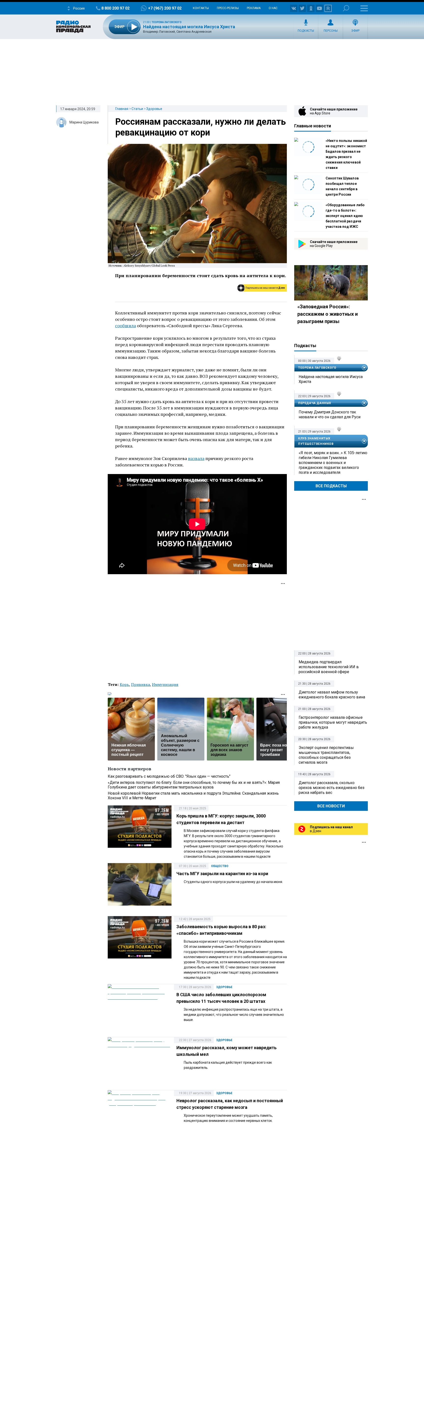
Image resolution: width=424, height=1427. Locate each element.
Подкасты (306, 30)
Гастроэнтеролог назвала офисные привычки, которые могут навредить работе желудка (333, 722)
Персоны (331, 30)
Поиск (346, 8)
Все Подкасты (331, 486)
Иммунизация (165, 684)
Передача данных (314, 403)
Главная (121, 109)
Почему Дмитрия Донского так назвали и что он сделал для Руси (329, 414)
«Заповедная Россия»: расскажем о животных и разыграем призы (327, 314)
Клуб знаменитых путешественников (316, 441)
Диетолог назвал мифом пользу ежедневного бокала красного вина (332, 694)
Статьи (137, 109)
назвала (196, 458)
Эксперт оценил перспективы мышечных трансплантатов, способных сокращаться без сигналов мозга (326, 755)
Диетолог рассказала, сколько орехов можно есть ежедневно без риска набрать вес (331, 787)
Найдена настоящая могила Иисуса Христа (189, 26)
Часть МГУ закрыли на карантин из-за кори (222, 873)
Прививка (140, 684)
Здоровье (154, 109)
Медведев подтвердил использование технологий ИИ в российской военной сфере (329, 667)
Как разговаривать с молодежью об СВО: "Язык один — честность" (169, 776)
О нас (273, 8)
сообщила (125, 325)
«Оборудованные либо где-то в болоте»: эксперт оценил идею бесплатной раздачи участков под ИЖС (345, 216)
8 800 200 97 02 (115, 8)
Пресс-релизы (228, 8)
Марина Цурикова (84, 122)
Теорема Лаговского (167, 22)
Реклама (254, 8)
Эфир (355, 30)
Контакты (201, 8)
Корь (124, 684)
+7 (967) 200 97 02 (165, 8)
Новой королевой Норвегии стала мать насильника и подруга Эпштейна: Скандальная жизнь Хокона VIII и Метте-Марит (193, 795)
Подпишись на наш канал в (265, 287)
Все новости (331, 806)
